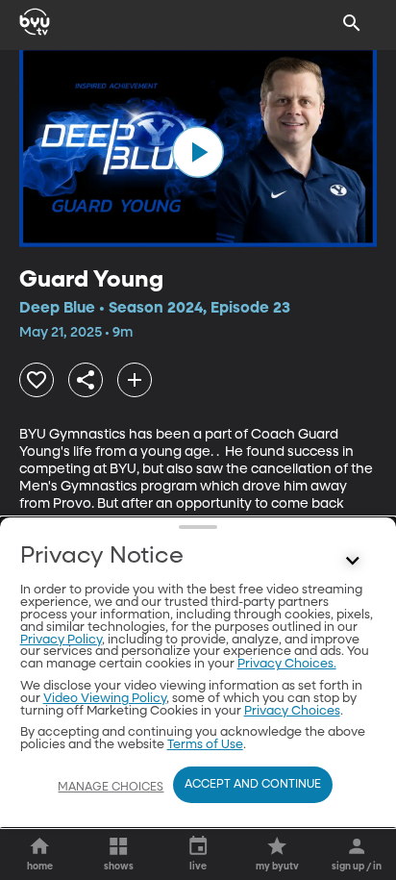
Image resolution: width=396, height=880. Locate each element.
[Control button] (352, 561)
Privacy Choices (292, 711)
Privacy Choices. (286, 664)
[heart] (36, 380)
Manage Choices (110, 787)
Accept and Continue (253, 785)
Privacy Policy (61, 640)
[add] (134, 380)
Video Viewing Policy (104, 698)
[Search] (352, 23)
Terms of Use (205, 745)
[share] (85, 380)
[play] (198, 152)
